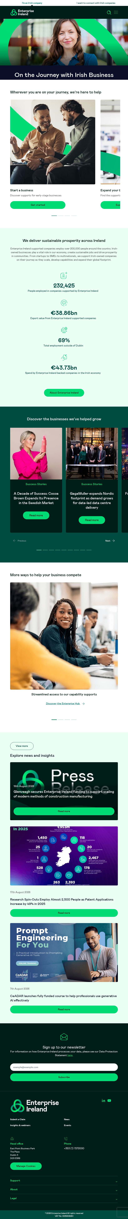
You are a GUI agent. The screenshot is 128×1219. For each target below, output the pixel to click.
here (69, 1055)
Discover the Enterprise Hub (63, 703)
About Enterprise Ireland (64, 392)
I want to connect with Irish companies (96, 3)
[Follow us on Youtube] (109, 1101)
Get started (38, 205)
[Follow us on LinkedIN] (103, 1101)
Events (67, 1125)
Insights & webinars (20, 1125)
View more (22, 746)
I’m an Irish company (32, 3)
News (67, 1119)
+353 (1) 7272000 (74, 1148)
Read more (36, 515)
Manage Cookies (25, 1166)
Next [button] (107, 540)
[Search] (109, 12)
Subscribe (64, 1077)
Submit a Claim (17, 1119)
